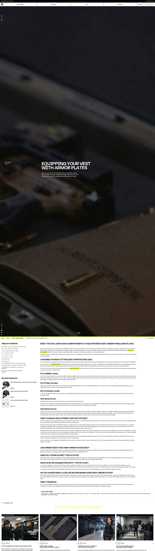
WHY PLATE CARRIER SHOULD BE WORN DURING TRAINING (12, 371)
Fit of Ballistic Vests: (8, 353)
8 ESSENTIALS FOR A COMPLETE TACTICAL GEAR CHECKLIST (12, 368)
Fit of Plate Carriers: (7, 355)
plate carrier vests (74, 368)
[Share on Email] (1, 332)
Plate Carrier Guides (17, 338)
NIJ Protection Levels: (7, 357)
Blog (8, 338)
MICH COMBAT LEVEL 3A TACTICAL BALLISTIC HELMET (14, 346)
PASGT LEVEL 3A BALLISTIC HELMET (10, 348)
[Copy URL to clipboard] (1, 334)
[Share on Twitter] (1, 328)
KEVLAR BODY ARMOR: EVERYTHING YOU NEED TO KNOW (14, 365)
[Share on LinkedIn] (1, 330)
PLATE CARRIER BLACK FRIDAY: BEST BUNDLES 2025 (13, 363)
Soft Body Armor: (6, 359)
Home (3, 338)
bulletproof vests (56, 364)
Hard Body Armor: (6, 361)
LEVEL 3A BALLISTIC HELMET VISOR (10, 350)
